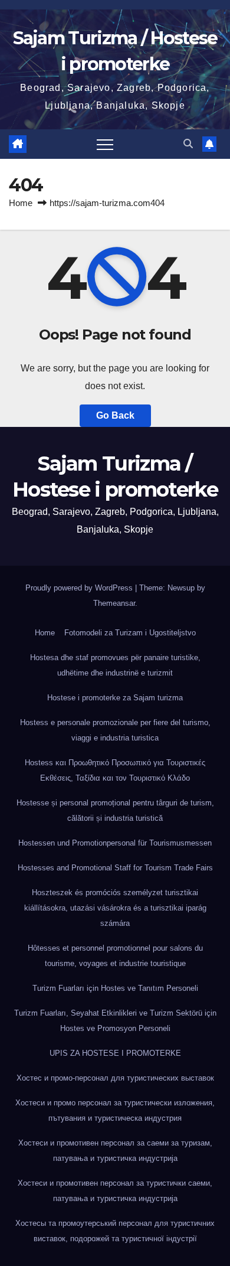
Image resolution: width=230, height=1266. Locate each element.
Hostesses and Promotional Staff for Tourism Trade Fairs (115, 867)
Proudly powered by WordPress (80, 587)
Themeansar (114, 603)
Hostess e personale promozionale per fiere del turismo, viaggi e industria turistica (115, 730)
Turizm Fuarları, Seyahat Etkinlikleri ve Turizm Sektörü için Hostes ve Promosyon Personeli (115, 1021)
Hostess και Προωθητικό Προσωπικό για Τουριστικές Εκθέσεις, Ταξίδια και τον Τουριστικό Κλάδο (115, 770)
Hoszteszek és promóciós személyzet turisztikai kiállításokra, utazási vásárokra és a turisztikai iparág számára (115, 908)
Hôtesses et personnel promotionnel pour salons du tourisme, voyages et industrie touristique (115, 956)
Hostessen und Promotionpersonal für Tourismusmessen (115, 842)
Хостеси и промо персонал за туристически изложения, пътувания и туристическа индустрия (115, 1110)
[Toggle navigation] (105, 144)
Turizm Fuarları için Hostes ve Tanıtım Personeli (115, 988)
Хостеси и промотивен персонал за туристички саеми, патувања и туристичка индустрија (115, 1191)
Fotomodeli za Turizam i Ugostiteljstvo (130, 632)
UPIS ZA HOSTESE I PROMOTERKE (115, 1053)
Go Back (115, 415)
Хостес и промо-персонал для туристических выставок (115, 1078)
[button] (188, 144)
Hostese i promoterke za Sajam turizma (115, 697)
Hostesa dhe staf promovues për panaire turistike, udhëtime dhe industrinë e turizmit (115, 665)
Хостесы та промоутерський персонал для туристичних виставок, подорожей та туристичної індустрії (115, 1231)
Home (20, 203)
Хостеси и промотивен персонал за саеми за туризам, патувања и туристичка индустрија (115, 1150)
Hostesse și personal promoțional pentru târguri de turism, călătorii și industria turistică (115, 810)
